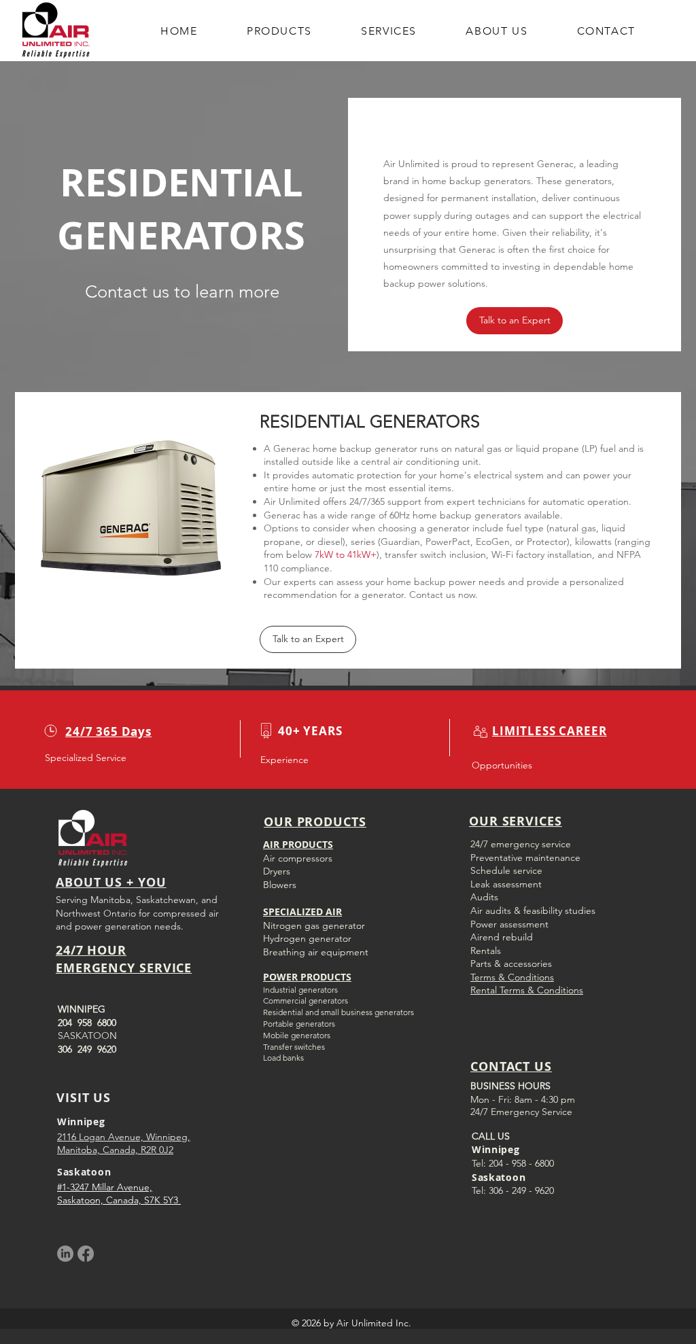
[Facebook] (85, 1253)
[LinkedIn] (65, 1253)
